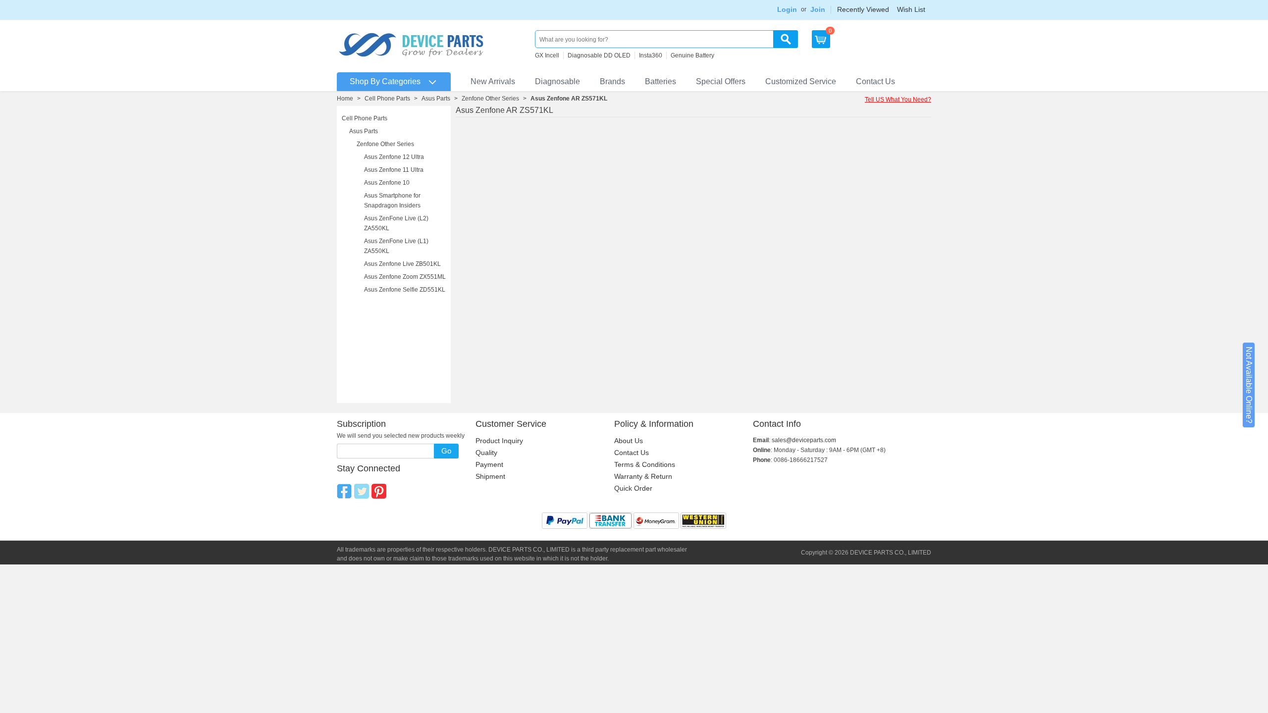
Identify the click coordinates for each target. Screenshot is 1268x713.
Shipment (490, 476)
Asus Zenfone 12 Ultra (394, 156)
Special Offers (720, 81)
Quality (486, 453)
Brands (612, 81)
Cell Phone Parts (387, 98)
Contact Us (875, 81)
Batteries (660, 81)
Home (345, 98)
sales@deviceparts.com (804, 440)
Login (787, 9)
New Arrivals (493, 81)
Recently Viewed (863, 9)
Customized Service (800, 81)
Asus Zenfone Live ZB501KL (402, 263)
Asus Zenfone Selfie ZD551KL (404, 289)
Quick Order (633, 488)
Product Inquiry (499, 441)
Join (817, 9)
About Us (628, 441)
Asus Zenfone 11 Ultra (393, 169)
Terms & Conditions (644, 464)
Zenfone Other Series (490, 98)
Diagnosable (557, 81)
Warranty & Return (643, 476)
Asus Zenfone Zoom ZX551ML (405, 276)
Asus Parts (436, 98)
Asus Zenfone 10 (387, 182)
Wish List (911, 9)
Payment (489, 464)
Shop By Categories (385, 81)
